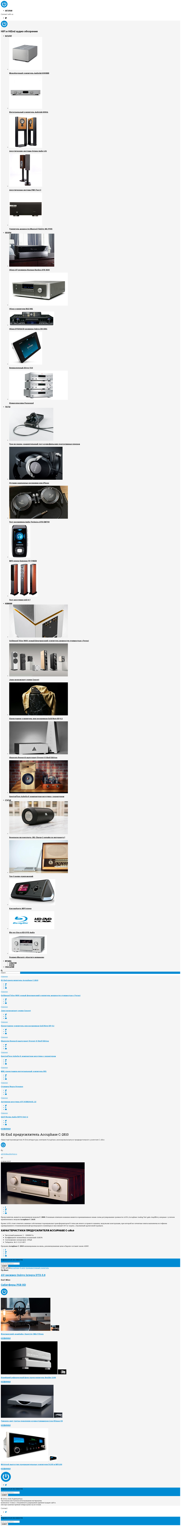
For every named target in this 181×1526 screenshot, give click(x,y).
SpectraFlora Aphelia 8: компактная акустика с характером (28, 1056)
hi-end (22, 1268)
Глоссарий (9, 967)
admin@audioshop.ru (9, 1154)
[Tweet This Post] (92, 984)
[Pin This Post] (92, 986)
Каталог (8, 36)
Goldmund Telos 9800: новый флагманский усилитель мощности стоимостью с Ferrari (40, 995)
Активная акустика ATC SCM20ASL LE (18, 1102)
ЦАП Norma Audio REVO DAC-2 (14, 1117)
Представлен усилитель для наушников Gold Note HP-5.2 (27, 1026)
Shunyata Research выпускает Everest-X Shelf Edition (25, 1041)
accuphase (15, 1268)
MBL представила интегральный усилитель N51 (24, 1071)
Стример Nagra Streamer (12, 1086)
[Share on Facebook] (92, 1207)
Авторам (8, 11)
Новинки (8, 604)
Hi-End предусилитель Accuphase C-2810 (19, 980)
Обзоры (8, 233)
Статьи (8, 800)
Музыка (8, 961)
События (13, 963)
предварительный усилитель (37, 1268)
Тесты (7, 407)
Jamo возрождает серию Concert (16, 1011)
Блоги (11, 965)
